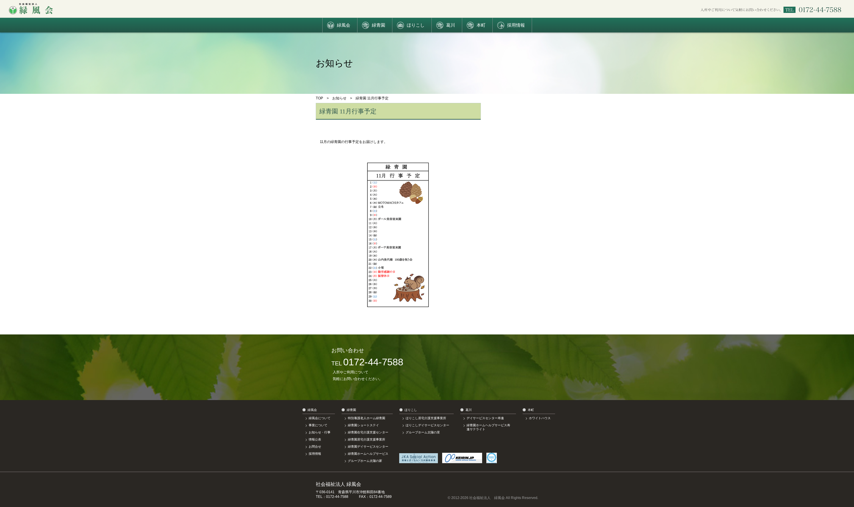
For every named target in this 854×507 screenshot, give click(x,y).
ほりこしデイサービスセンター (427, 425)
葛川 (450, 25)
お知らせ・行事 (319, 432)
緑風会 (343, 25)
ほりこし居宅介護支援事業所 (426, 418)
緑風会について (319, 418)
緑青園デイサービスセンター (368, 446)
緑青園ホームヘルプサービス (368, 453)
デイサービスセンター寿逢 (485, 418)
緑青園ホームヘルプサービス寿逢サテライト (488, 427)
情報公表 (315, 439)
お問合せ (315, 446)
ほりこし (416, 25)
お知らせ (339, 98)
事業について (318, 425)
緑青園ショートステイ (363, 425)
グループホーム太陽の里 (423, 432)
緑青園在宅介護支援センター (368, 432)
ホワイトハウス (540, 418)
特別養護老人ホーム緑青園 (366, 418)
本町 (481, 25)
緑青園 (378, 25)
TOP (319, 98)
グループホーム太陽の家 (365, 461)
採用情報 (516, 25)
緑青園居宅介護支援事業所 (366, 439)
